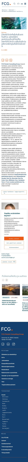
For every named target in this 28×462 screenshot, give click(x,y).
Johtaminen (5, 360)
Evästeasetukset (14, 247)
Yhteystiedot (5, 452)
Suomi (3, 395)
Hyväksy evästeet (14, 238)
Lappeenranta (7, 412)
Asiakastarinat (6, 443)
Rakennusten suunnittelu (9, 372)
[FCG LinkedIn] (8, 345)
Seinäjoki (5, 428)
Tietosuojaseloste (7, 446)
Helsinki (5, 397)
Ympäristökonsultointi (8, 384)
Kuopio (4, 408)
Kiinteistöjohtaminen (8, 366)
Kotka (4, 406)
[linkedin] (6, 61)
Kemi (3, 403)
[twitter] (10, 61)
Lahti (4, 410)
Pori (3, 417)
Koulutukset (5, 369)
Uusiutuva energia (7, 378)
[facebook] (2, 61)
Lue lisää (6, 234)
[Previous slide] (3, 280)
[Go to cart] (18, 4)
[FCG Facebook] (3, 345)
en (22, 4)
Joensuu (5, 399)
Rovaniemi (5, 419)
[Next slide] (6, 280)
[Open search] (14, 4)
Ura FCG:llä (4, 437)
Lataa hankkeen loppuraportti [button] (13, 192)
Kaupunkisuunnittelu (8, 363)
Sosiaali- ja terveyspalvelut (10, 375)
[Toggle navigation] (25, 4)
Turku (4, 424)
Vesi (3, 381)
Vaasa (4, 426)
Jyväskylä (5, 401)
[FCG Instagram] (13, 345)
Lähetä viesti (7, 262)
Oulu (3, 415)
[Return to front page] (6, 5)
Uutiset (3, 440)
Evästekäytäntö (6, 449)
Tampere (5, 421)
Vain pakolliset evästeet (14, 243)
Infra (3, 357)
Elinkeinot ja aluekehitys (9, 354)
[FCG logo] (7, 330)
